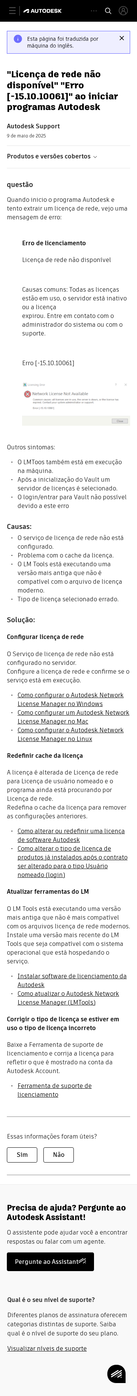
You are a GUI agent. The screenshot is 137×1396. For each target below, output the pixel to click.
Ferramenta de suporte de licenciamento (55, 1090)
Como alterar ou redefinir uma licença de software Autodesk (71, 835)
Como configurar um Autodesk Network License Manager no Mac (73, 717)
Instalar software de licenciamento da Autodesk (72, 980)
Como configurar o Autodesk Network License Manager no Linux (71, 734)
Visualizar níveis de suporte (47, 1348)
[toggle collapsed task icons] (93, 11)
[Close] (122, 38)
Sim (22, 1154)
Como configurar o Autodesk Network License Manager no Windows (71, 699)
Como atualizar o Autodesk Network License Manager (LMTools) (68, 998)
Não (58, 1154)
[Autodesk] (44, 11)
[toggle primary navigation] (16, 11)
